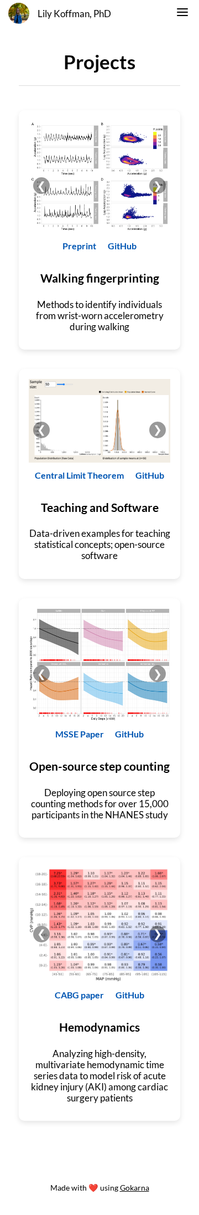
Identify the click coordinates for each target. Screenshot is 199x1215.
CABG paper (79, 995)
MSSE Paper (79, 734)
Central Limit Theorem (79, 475)
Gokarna (134, 1187)
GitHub (122, 245)
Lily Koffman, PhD (74, 13)
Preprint (79, 245)
